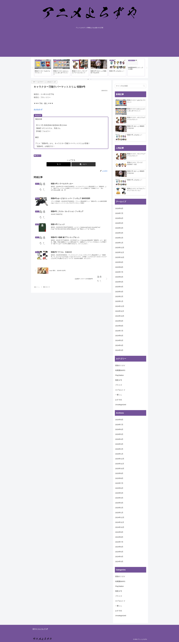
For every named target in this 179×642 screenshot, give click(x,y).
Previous (32, 68)
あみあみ (37, 109)
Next (147, 68)
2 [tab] (91, 79)
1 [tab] (88, 79)
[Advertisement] (89, 44)
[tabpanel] (43, 67)
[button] (83, 164)
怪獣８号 (38, 155)
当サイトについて (39, 629)
